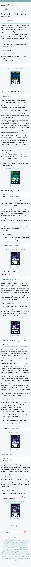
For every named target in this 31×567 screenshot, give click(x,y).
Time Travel (5, 558)
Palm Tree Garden (16, 551)
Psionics (21, 346)
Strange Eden (7, 454)
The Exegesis (16, 1)
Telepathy (25, 346)
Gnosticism (22, 548)
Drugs (10, 546)
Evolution (14, 546)
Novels (2, 1)
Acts (3, 540)
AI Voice (18, 540)
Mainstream (6, 549)
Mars (12, 549)
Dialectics (21, 544)
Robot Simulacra (6, 554)
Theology (21, 556)
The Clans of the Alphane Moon (12, 227)
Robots (27, 553)
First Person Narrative (12, 547)
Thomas (26, 556)
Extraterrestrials (22, 546)
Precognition (15, 346)
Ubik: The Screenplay (14, 428)
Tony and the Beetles (11, 271)
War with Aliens (15, 279)
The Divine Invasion (11, 65)
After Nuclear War (10, 540)
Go (25, 532)
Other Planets (8, 22)
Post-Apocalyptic (24, 551)
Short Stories (8, 1)
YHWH (28, 558)
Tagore (10, 556)
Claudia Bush (8, 544)
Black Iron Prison (9, 542)
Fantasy (4, 547)
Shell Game (6, 190)
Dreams (5, 546)
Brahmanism (18, 542)
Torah (10, 558)
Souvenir (5, 91)
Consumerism (15, 544)
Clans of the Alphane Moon (12, 245)
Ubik (23, 395)
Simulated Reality (20, 554)
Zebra (16, 560)
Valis (14, 558)
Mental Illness (8, 196)
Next (19, 525)
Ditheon (25, 544)
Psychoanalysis (20, 553)
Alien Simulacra (25, 540)
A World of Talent (9, 340)
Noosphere (25, 549)
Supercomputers (5, 556)
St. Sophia (28, 554)
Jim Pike (27, 547)
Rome (12, 554)
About (21, 1)
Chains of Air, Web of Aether (14, 14)
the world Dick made (7, 5)
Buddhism (24, 542)
